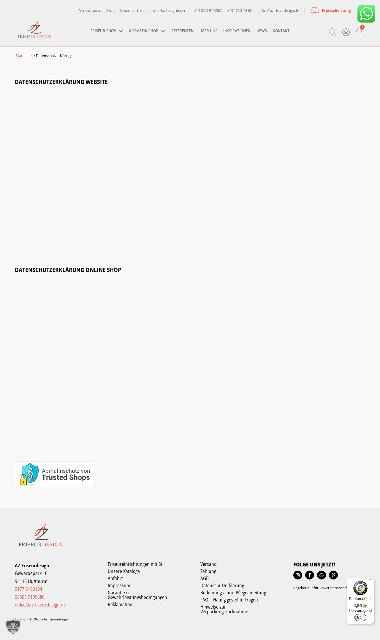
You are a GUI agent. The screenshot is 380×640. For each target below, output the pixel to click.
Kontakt (281, 31)
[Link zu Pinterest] (333, 575)
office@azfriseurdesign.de (279, 10)
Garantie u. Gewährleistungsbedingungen (137, 595)
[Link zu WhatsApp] (366, 14)
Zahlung (208, 571)
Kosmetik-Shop (143, 31)
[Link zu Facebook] (309, 575)
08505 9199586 (30, 597)
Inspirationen (237, 31)
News (261, 31)
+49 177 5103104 (240, 10)
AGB (204, 578)
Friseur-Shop (103, 31)
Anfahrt (115, 578)
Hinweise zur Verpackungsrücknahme (224, 609)
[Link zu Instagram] (297, 575)
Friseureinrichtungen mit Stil (136, 564)
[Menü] (370, 581)
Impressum (119, 585)
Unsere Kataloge (124, 571)
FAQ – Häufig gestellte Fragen (229, 599)
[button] (13, 627)
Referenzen (182, 31)
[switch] (360, 617)
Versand (208, 564)
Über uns (208, 31)
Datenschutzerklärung (222, 585)
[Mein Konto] (346, 32)
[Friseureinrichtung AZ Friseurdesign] (34, 31)
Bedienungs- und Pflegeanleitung (233, 592)
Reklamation (120, 604)
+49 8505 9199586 (207, 10)
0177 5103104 (28, 589)
